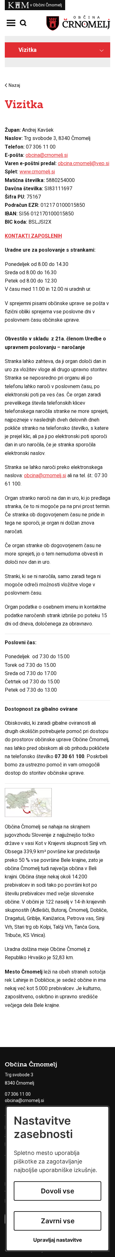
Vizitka (27, 50)
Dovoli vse (57, 1191)
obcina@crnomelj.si (47, 155)
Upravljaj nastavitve (57, 1240)
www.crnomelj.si (37, 172)
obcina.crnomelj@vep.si (83, 163)
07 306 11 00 (18, 1094)
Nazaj (14, 85)
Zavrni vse (57, 1221)
